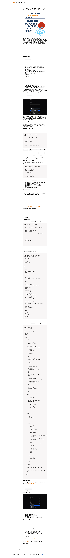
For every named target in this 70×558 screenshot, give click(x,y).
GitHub (39, 554)
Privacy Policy (34, 554)
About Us (25, 554)
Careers (30, 554)
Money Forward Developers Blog (21, 2)
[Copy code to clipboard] (46, 134)
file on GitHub (30, 483)
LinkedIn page (29, 541)
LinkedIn (29, 539)
